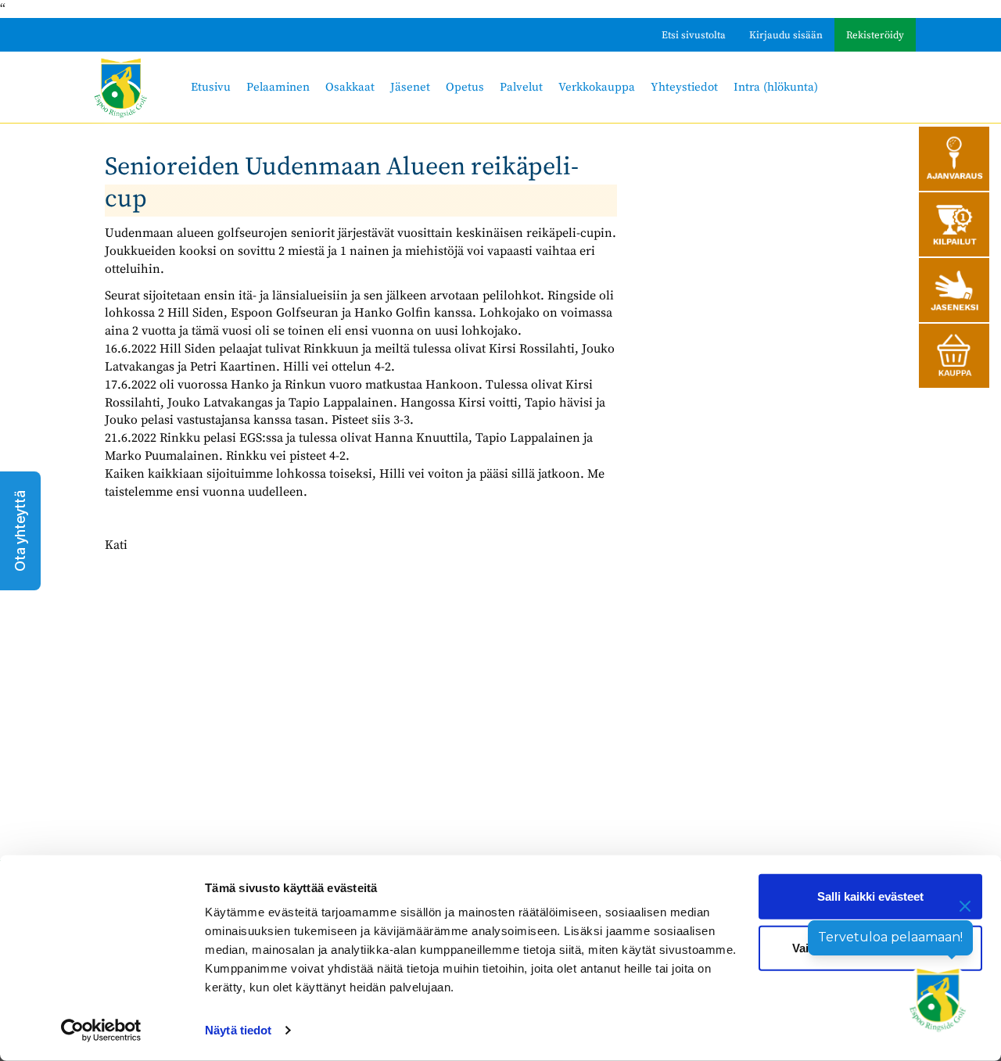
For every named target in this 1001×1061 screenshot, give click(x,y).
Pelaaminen (278, 87)
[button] (20, 530)
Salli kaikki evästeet (870, 896)
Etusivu (211, 87)
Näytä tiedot (238, 1030)
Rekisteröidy (875, 35)
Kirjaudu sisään (786, 35)
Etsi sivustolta (694, 35)
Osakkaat (350, 87)
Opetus (465, 87)
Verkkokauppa (596, 87)
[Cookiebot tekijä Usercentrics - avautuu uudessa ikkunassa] (101, 1030)
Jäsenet (410, 87)
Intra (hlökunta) (776, 87)
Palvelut (521, 87)
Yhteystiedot (684, 87)
